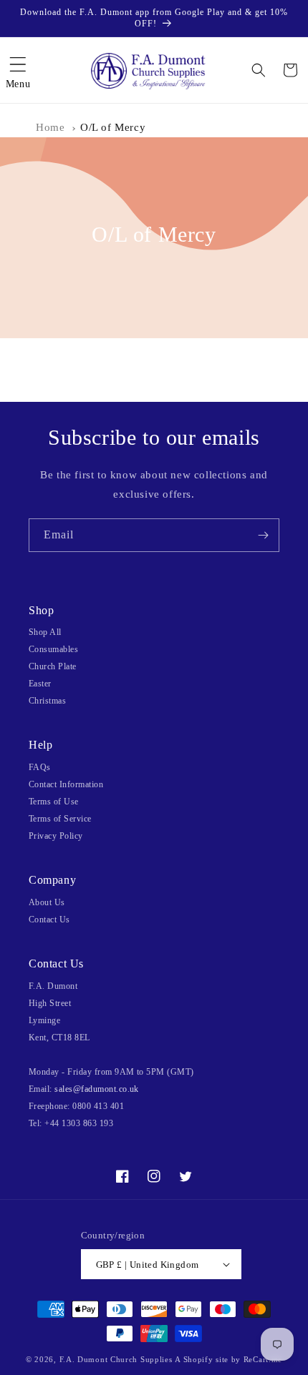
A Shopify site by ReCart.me (228, 1359)
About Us (47, 902)
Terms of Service (60, 819)
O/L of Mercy (112, 127)
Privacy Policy (56, 836)
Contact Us (49, 920)
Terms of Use (54, 802)
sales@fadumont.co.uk (96, 1089)
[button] (18, 70)
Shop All (45, 632)
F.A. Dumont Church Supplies (116, 1359)
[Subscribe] (263, 535)
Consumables (53, 649)
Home (50, 127)
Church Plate (53, 666)
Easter (40, 684)
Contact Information (66, 784)
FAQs (40, 767)
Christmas (47, 701)
